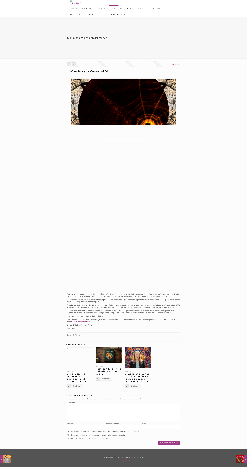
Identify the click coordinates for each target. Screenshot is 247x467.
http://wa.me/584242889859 (81, 322)
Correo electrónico (112, 424)
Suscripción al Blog (124, 460)
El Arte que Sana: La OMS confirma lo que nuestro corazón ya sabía (137, 378)
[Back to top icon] (123, 453)
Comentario (72, 402)
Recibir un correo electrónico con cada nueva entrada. (88, 438)
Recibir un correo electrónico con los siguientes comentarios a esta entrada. (96, 435)
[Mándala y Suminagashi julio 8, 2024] (5, 459)
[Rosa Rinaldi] (75, 3)
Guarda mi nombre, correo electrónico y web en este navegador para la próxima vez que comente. (104, 431)
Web (144, 424)
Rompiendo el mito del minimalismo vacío (109, 371)
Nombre (70, 424)
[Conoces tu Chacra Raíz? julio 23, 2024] (241, 459)
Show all (177, 65)
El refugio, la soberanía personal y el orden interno (76, 378)
